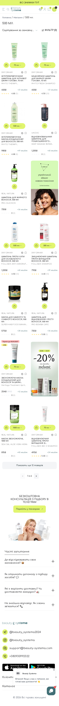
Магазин (18, 17)
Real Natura (7, 194)
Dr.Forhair (6, 72)
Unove (35, 133)
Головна (6, 17)
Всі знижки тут (29, 3)
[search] (8, 9)
